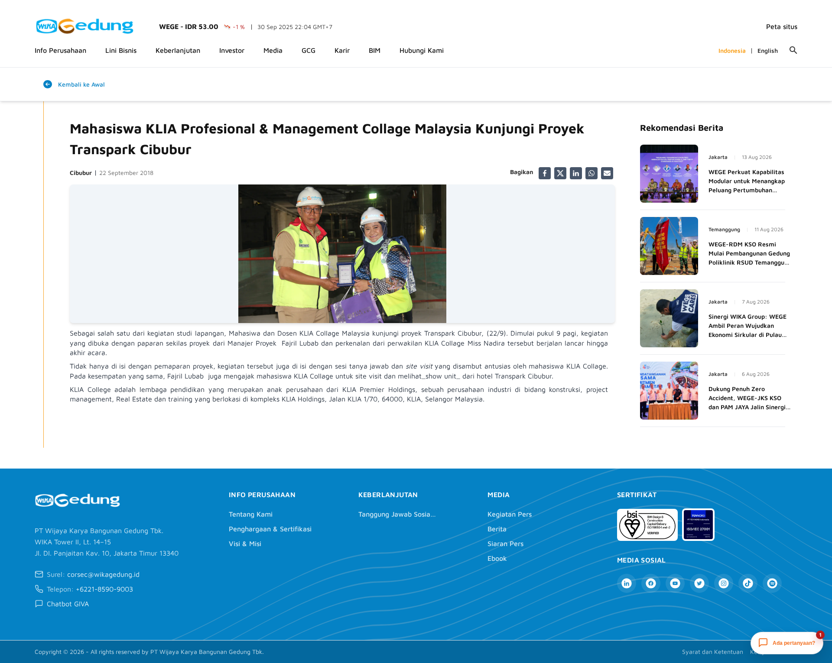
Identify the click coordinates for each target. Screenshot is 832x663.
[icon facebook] (650, 583)
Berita (497, 529)
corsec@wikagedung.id (103, 574)
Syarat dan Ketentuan (712, 651)
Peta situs (781, 26)
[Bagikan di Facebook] (545, 173)
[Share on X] (560, 173)
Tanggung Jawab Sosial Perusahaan (397, 514)
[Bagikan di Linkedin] (576, 173)
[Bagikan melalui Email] (607, 173)
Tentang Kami (251, 514)
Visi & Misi (245, 543)
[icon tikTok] (747, 583)
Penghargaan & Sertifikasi (270, 529)
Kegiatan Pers (510, 514)
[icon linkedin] (626, 583)
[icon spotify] (772, 583)
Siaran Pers (505, 543)
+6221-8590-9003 (104, 589)
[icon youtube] (675, 583)
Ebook (497, 558)
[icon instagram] (723, 583)
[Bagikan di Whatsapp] (591, 173)
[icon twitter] (699, 583)
